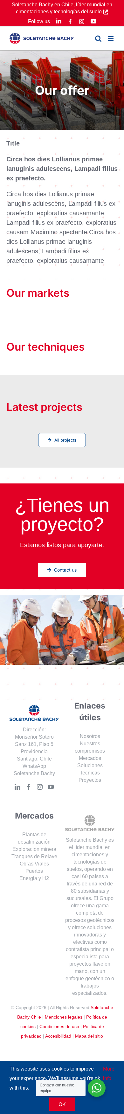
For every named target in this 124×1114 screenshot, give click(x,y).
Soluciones (90, 765)
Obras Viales (34, 863)
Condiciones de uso (59, 1026)
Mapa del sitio (89, 1036)
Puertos (34, 871)
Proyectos (90, 780)
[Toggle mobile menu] (111, 38)
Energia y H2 (34, 878)
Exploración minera (34, 849)
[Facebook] (28, 787)
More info (108, 1073)
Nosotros (90, 736)
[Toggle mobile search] (98, 38)
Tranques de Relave (34, 856)
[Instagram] (40, 787)
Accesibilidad (58, 1036)
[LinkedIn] (17, 787)
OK (62, 1104)
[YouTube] (51, 787)
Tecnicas (90, 772)
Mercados (90, 758)
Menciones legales (63, 1017)
